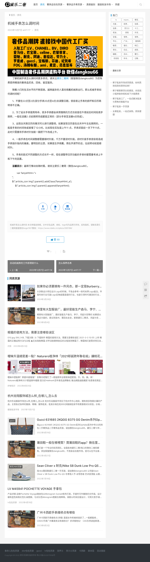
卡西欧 (82, 550)
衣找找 (116, 58)
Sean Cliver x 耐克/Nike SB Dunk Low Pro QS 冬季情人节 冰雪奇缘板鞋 (70, 466)
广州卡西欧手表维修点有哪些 (56, 512)
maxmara (127, 20)
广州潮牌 (127, 41)
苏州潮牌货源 (128, 54)
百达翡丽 (101, 550)
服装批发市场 (104, 4)
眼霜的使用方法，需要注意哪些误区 (31, 332)
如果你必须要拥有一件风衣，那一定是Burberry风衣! (70, 286)
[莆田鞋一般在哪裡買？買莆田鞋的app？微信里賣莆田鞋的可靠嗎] (21, 449)
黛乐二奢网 (63, 78)
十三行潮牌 (139, 28)
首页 (35, 4)
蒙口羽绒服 (139, 54)
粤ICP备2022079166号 (46, 555)
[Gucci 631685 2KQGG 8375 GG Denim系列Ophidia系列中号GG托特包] (21, 426)
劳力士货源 (71, 550)
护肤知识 (11, 386)
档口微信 (138, 45)
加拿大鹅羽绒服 (117, 28)
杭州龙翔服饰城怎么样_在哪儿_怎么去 (32, 396)
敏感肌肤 (116, 45)
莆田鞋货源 (14, 444)
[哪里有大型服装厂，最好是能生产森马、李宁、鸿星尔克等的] (21, 315)
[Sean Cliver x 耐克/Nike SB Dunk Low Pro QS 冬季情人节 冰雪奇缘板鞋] (21, 472)
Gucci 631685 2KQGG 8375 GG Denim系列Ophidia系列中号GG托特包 (70, 419)
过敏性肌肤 (139, 58)
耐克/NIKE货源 (16, 467)
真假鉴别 (90, 4)
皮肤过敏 (138, 50)
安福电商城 (117, 37)
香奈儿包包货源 (12, 550)
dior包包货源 (28, 550)
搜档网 (137, 41)
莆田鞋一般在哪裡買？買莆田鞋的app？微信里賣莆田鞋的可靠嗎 (70, 442)
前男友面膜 (128, 24)
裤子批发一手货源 (121, 106)
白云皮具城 (128, 50)
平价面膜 (116, 41)
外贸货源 (138, 32)
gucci (12, 421)
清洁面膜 (116, 50)
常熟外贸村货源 (139, 37)
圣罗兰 (60, 550)
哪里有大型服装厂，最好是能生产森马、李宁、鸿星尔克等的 (70, 309)
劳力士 (127, 28)
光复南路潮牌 (117, 24)
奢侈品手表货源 (74, 4)
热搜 (117, 4)
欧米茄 (91, 550)
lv (116, 20)
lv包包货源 (12, 502)
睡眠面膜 (116, 54)
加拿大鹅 (138, 24)
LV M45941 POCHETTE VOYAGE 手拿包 (35, 489)
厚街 (127, 32)
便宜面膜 (138, 20)
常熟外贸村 (128, 37)
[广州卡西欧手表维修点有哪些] (21, 519)
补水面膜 (127, 58)
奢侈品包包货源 (54, 4)
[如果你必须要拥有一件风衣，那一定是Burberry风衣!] (21, 292)
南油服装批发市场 (117, 32)
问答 (9, 346)
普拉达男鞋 (128, 45)
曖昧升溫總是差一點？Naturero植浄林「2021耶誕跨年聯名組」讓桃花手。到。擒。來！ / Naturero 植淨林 (55, 356)
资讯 (42, 4)
